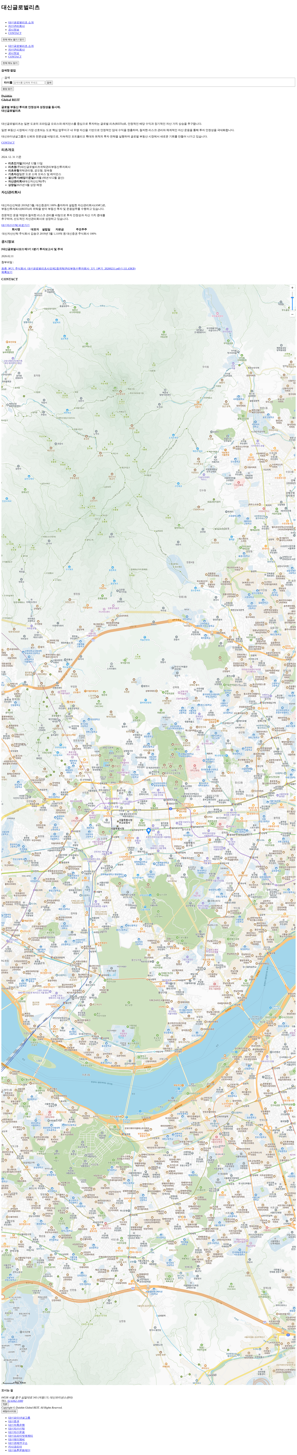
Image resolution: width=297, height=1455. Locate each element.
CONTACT (8, 142)
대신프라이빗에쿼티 (20, 1435)
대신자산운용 (16, 1432)
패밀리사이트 (9, 1411)
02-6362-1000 (15, 1400)
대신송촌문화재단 (19, 1450)
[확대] (292, 287)
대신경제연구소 (18, 1443)
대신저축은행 (16, 1425)
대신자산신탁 (16, 1428)
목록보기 (6, 272)
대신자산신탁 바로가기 (15, 225)
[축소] (292, 314)
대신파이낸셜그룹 (19, 1417)
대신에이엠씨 (16, 1439)
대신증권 (13, 1421)
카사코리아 (15, 1446)
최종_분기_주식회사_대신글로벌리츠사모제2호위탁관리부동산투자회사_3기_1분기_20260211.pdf (68, 268)
